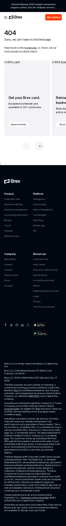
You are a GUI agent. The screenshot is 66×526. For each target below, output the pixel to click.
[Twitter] (28, 324)
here (6, 438)
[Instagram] (16, 324)
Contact (8, 269)
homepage (30, 47)
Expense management (16, 209)
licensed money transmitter (35, 497)
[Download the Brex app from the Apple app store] (39, 325)
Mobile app (39, 225)
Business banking (13, 204)
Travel (7, 225)
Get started (53, 17)
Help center (39, 264)
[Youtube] (11, 324)
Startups (8, 230)
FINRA (31, 396)
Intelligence (39, 199)
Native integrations (43, 209)
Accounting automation (16, 215)
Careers (8, 264)
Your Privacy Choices (44, 307)
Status (36, 285)
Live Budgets (40, 215)
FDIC (15, 390)
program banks (12, 408)
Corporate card (12, 199)
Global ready (39, 204)
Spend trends (40, 275)
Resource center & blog (45, 269)
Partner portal (11, 275)
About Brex (10, 259)
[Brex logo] (15, 17)
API (34, 230)
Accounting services (43, 280)
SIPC (37, 396)
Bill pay (8, 220)
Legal (36, 296)
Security (8, 285)
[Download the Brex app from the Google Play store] (40, 333)
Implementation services (46, 291)
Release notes (11, 236)
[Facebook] (5, 324)
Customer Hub (40, 259)
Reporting (38, 220)
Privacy (37, 301)
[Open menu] (5, 17)
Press (7, 280)
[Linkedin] (22, 324)
